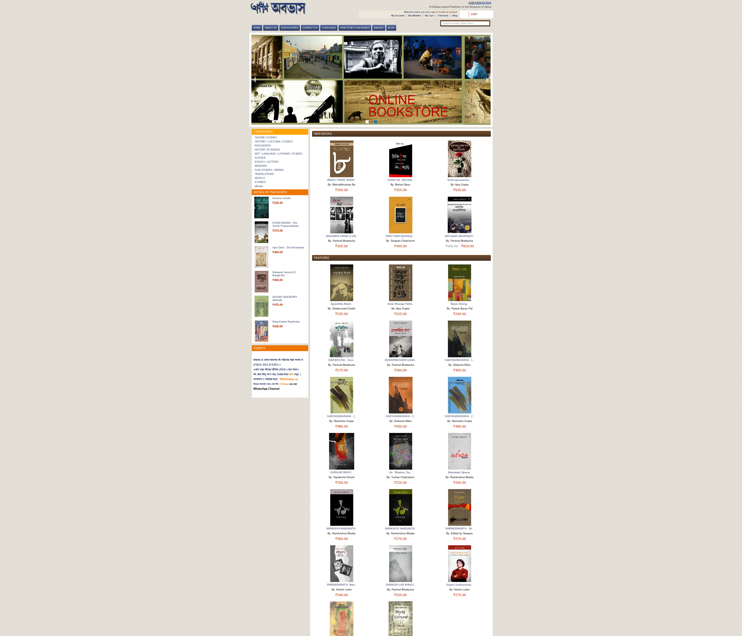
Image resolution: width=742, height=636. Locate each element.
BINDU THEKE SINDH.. (341, 179)
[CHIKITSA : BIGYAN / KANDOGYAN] (400, 159)
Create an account (448, 12)
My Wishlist (414, 15)
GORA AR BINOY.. (341, 472)
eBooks (379, 28)
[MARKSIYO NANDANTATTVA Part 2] (400, 507)
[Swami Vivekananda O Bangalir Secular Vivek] (459, 563)
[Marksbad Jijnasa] (459, 451)
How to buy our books (354, 28)
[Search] (486, 24)
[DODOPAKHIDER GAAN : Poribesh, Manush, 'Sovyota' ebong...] (400, 339)
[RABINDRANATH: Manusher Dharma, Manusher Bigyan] (341, 563)
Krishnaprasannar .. (460, 179)
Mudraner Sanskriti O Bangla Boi (284, 274)
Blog (454, 15)
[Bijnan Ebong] (459, 282)
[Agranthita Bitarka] (341, 282)
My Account (397, 15)
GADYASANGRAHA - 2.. (400, 416)
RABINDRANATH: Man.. (341, 584)
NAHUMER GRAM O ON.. (341, 236)
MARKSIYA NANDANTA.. (342, 528)
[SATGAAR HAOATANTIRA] (459, 215)
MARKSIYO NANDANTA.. (400, 528)
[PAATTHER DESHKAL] (400, 215)
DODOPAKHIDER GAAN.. (400, 360)
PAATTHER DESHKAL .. (400, 236)
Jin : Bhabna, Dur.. (400, 472)
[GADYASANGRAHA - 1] (459, 339)
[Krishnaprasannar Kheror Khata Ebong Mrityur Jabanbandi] (459, 159)
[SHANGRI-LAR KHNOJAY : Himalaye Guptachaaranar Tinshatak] (400, 563)
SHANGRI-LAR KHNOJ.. (400, 584)
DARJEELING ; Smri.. (341, 360)
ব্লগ (291, 374)
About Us (271, 28)
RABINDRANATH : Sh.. (460, 528)
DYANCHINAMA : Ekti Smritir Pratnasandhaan (285, 224)
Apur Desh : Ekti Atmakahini (288, 247)
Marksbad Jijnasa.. (459, 472)
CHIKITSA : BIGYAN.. (401, 179)
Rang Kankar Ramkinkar (286, 321)
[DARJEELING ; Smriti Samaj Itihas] (341, 339)
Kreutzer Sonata (281, 198)
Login (433, 12)
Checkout (443, 15)
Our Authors (289, 28)
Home (257, 28)
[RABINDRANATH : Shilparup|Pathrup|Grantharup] (459, 507)
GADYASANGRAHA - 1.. (459, 360)
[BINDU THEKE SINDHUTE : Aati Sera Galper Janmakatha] (341, 159)
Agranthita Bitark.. (341, 303)
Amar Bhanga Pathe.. (400, 303)
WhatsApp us (289, 379)
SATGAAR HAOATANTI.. (460, 236)
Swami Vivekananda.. (459, 584)
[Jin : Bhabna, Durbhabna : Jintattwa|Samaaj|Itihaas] (400, 451)
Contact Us (310, 28)
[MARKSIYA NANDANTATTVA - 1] (341, 507)
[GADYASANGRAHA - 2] (400, 395)
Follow (285, 384)
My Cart (429, 15)
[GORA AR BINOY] (341, 451)
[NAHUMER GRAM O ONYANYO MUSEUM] (341, 215)
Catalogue (329, 28)
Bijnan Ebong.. (459, 303)
